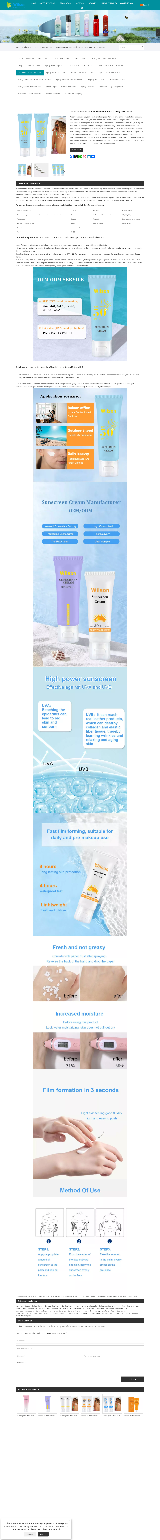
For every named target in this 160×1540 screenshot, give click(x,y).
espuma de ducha (23, 1306)
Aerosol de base (131, 1313)
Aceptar (43, 1534)
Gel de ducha (37, 1306)
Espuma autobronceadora (116, 1308)
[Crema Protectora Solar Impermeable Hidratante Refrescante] (133, 1403)
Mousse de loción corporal (112, 1313)
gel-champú (43, 1313)
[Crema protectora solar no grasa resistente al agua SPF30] (90, 1403)
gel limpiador (95, 1313)
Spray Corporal (72, 1313)
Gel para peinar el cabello (109, 1306)
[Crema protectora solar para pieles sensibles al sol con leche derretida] (26, 1403)
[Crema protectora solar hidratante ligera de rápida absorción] (112, 1403)
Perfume (84, 1313)
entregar (133, 1379)
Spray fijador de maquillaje (26, 1313)
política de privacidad (50, 1529)
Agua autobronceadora (25, 1311)
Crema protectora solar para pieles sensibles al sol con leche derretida (27, 1416)
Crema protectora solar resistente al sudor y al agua (48, 1416)
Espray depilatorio (102, 1311)
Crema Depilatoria (118, 1311)
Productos (26, 47)
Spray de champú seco (131, 1306)
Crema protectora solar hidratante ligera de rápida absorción (112, 1416)
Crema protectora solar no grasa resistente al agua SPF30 (91, 1416)
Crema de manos (57, 1313)
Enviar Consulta (76, 150)
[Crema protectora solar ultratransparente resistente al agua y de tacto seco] (69, 1403)
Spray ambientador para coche (80, 1311)
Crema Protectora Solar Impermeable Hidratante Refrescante (134, 1416)
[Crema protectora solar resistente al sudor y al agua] (47, 1403)
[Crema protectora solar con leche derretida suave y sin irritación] (24, 170)
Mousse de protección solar (50, 1308)
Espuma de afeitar (52, 1306)
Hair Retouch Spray (23, 1316)
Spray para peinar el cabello (86, 1306)
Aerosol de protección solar (26, 1308)
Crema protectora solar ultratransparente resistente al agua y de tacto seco (70, 1416)
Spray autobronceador (95, 1308)
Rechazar (30, 1534)
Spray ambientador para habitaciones (51, 1311)
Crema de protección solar (42, 47)
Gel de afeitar (67, 1306)
